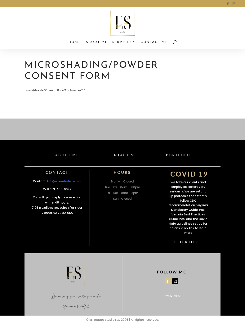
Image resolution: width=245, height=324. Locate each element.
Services (122, 41)
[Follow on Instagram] (175, 276)
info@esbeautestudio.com (64, 179)
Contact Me (154, 41)
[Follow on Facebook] (168, 276)
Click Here (188, 238)
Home (75, 41)
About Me (97, 41)
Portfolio (176, 153)
